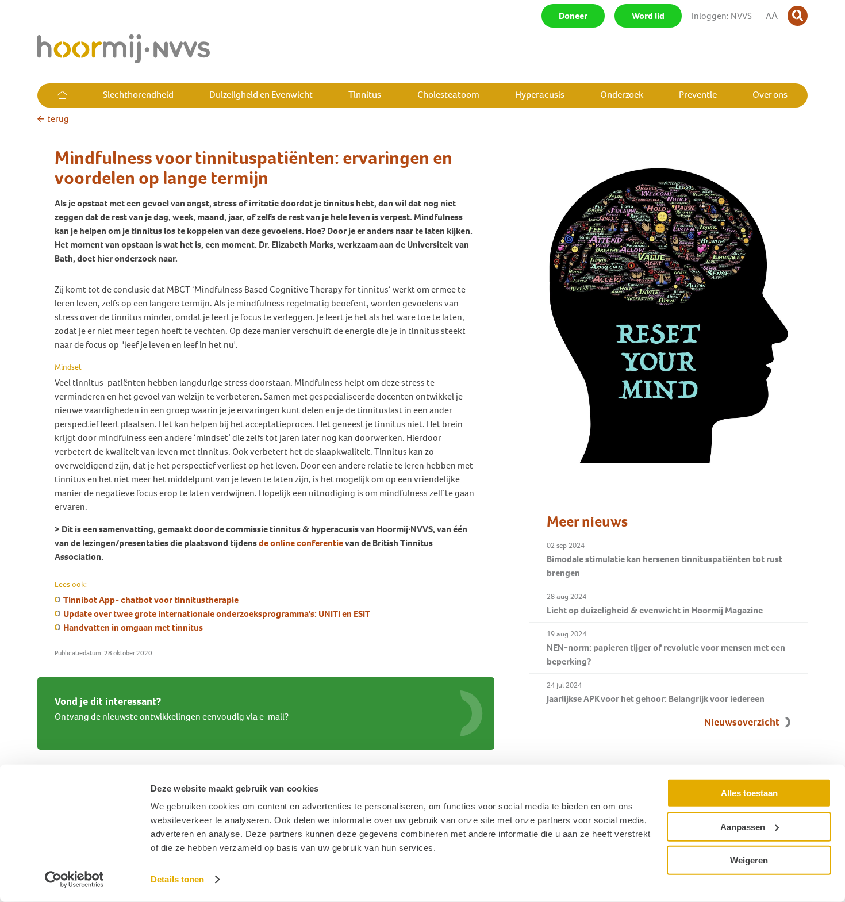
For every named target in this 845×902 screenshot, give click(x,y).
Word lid (648, 16)
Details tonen (177, 879)
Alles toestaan (749, 793)
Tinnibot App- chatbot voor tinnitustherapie (151, 600)
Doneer (573, 16)
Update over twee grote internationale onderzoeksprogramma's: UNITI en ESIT (216, 614)
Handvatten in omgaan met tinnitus (133, 627)
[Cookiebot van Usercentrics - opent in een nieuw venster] (74, 879)
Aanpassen (742, 826)
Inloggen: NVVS (722, 16)
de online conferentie (301, 543)
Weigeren (749, 860)
